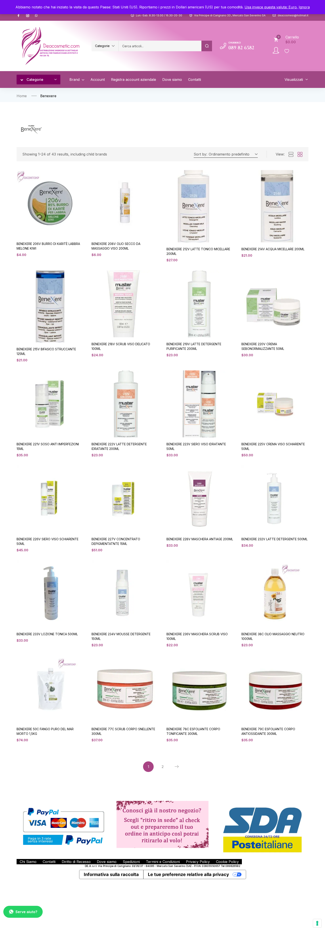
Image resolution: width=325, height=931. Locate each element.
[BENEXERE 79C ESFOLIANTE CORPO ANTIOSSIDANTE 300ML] (274, 688)
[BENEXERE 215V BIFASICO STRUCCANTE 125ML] (50, 306)
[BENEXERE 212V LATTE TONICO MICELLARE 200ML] (199, 206)
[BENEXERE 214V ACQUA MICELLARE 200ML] (274, 206)
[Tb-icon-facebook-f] (19, 15)
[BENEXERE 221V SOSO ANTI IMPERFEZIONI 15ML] (50, 403)
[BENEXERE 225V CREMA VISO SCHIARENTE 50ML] (274, 403)
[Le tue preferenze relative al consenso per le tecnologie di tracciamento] (317, 923)
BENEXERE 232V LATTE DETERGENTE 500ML (274, 539)
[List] (291, 154)
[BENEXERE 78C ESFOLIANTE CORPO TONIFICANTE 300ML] (199, 688)
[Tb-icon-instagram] (27, 15)
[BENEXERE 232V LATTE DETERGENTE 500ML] (274, 498)
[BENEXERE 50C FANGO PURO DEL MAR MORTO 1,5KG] (50, 688)
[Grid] (300, 154)
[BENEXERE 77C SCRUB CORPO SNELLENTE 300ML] (125, 688)
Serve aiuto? (26, 912)
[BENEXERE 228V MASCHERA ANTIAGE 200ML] (199, 498)
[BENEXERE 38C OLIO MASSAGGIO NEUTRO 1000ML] (274, 593)
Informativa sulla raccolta (111, 874)
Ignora (304, 7)
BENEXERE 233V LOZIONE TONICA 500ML (47, 634)
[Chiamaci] (223, 46)
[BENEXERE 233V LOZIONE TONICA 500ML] (50, 593)
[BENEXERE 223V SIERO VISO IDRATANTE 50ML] (199, 403)
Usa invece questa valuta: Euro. (271, 7)
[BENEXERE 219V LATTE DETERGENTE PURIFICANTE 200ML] (199, 303)
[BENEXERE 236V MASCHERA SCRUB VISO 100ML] (199, 593)
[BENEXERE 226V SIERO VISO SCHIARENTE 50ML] (50, 498)
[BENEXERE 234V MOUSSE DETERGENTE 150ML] (125, 593)
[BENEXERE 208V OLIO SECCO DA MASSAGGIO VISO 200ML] (125, 203)
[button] (105, 46)
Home (22, 96)
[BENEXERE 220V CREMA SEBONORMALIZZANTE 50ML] (274, 303)
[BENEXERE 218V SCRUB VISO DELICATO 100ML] (125, 303)
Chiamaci (234, 42)
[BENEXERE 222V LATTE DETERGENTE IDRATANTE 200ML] (125, 403)
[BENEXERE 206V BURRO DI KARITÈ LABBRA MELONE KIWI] (50, 203)
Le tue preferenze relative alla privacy (188, 874)
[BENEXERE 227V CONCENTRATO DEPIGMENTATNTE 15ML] (125, 498)
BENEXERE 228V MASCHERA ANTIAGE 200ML (199, 539)
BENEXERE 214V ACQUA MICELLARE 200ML (272, 249)
